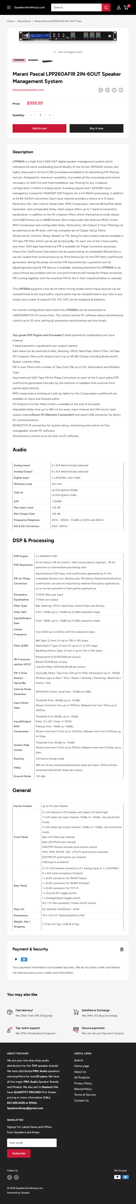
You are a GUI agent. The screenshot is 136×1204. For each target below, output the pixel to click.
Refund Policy (83, 1089)
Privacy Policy (83, 1083)
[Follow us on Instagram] (16, 1177)
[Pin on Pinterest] (107, 90)
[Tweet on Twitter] (114, 90)
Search (78, 1060)
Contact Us (81, 1100)
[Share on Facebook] (100, 90)
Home (10, 21)
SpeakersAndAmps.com (28, 90)
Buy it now (96, 128)
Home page (81, 1066)
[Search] (106, 7)
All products (24, 21)
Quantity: (19, 115)
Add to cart (39, 128)
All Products (82, 1077)
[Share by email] (120, 90)
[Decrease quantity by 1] (31, 115)
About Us (80, 1071)
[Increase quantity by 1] (49, 115)
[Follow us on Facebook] (9, 1177)
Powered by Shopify (18, 1192)
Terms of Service (85, 1094)
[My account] (119, 7)
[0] (126, 7)
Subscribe (18, 1153)
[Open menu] (9, 7)
